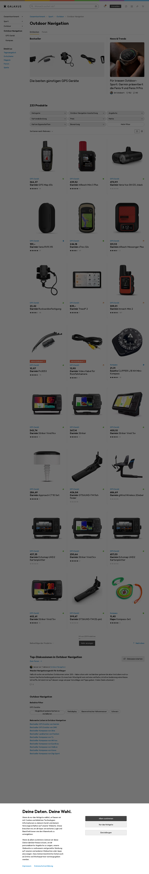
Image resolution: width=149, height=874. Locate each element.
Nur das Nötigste (106, 825)
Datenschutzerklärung (43, 866)
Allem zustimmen (106, 818)
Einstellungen (106, 832)
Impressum (26, 866)
